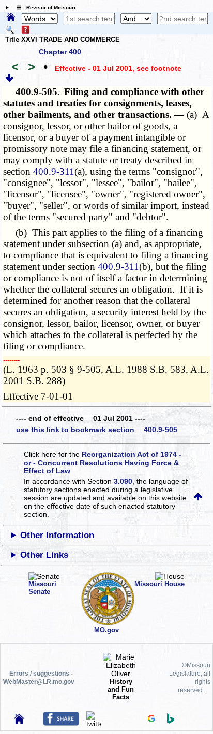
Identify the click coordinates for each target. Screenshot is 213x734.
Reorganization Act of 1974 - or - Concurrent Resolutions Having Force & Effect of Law (102, 462)
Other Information (57, 535)
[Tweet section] (93, 724)
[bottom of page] (9, 79)
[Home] (11, 18)
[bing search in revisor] (170, 721)
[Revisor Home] (19, 721)
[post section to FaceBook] (61, 723)
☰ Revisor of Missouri (43, 7)
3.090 (123, 481)
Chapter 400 (60, 52)
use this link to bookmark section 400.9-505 (96, 429)
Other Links (44, 555)
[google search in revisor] (151, 719)
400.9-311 (53, 171)
